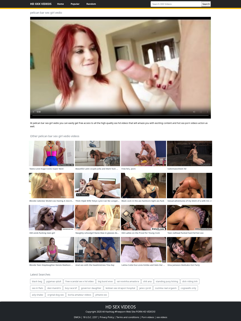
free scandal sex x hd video (79, 281)
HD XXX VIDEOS (40, 4)
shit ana (147, 281)
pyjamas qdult (53, 281)
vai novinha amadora (128, 281)
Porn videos (148, 317)
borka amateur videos (79, 294)
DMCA (77, 317)
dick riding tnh (190, 281)
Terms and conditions (127, 317)
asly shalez (37, 294)
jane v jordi (145, 288)
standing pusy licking (167, 281)
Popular (75, 3)
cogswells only (188, 288)
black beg (37, 281)
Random (91, 3)
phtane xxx (101, 294)
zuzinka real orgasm (166, 288)
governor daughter (91, 288)
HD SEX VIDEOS (120, 307)
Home (60, 3)
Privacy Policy (107, 317)
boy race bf (71, 288)
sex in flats (37, 288)
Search (206, 4)
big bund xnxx (105, 281)
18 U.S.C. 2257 (90, 317)
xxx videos (161, 317)
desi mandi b (54, 288)
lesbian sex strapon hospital (120, 288)
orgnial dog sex (55, 294)
